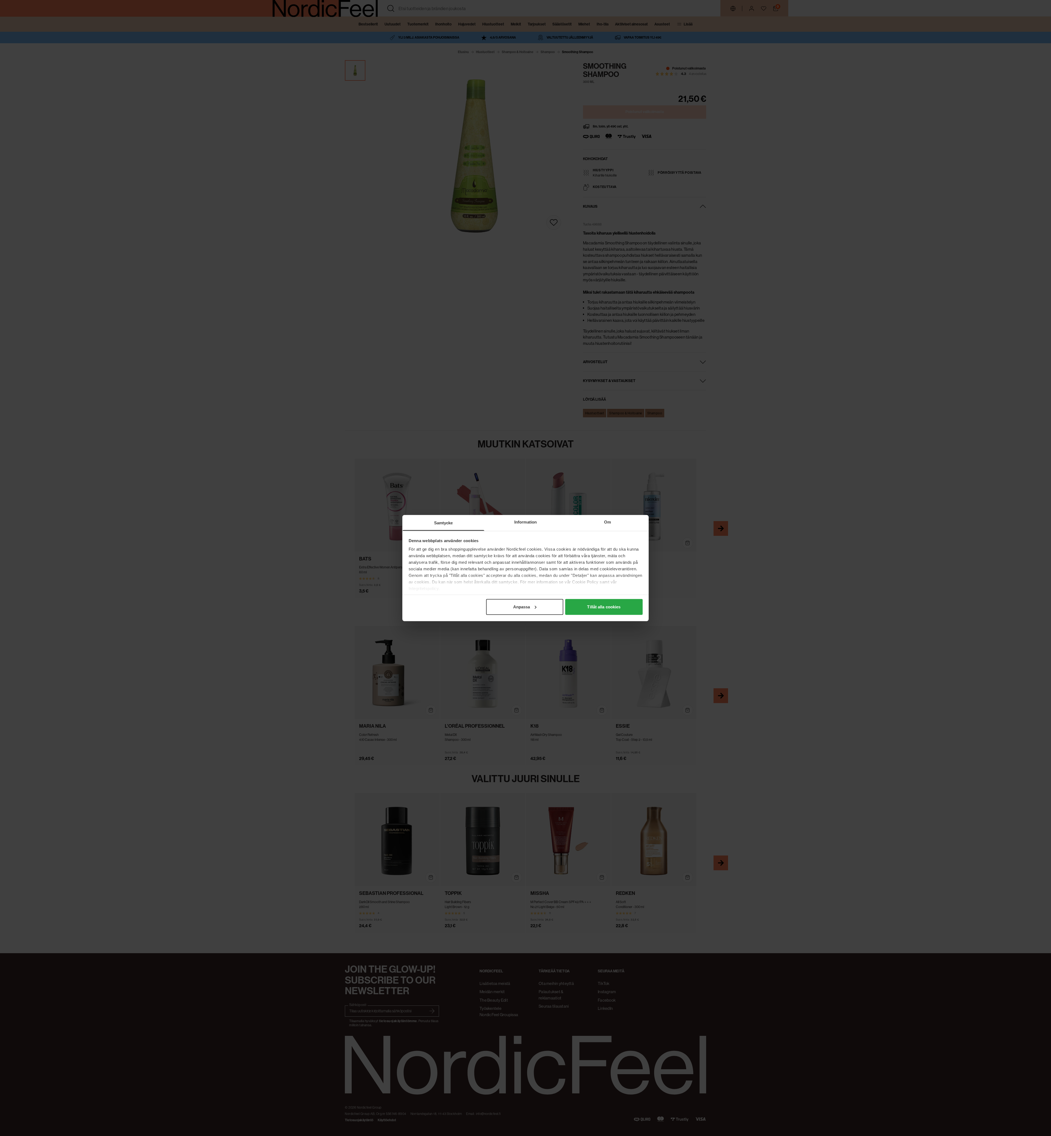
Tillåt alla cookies (603, 606)
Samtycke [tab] (443, 522)
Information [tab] (525, 521)
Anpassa (521, 606)
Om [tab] (607, 521)
